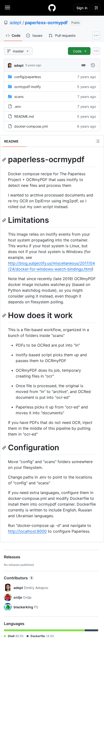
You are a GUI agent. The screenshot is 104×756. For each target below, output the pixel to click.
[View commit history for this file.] (93, 65)
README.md (24, 116)
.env (17, 106)
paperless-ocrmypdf (46, 22)
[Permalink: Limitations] (4, 220)
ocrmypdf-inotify (27, 87)
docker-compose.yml (31, 126)
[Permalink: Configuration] (4, 447)
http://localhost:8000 (27, 531)
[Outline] (98, 141)
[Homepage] (52, 8)
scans (18, 96)
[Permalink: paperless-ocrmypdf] (4, 159)
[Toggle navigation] (7, 7)
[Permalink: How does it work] (4, 315)
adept (16, 22)
